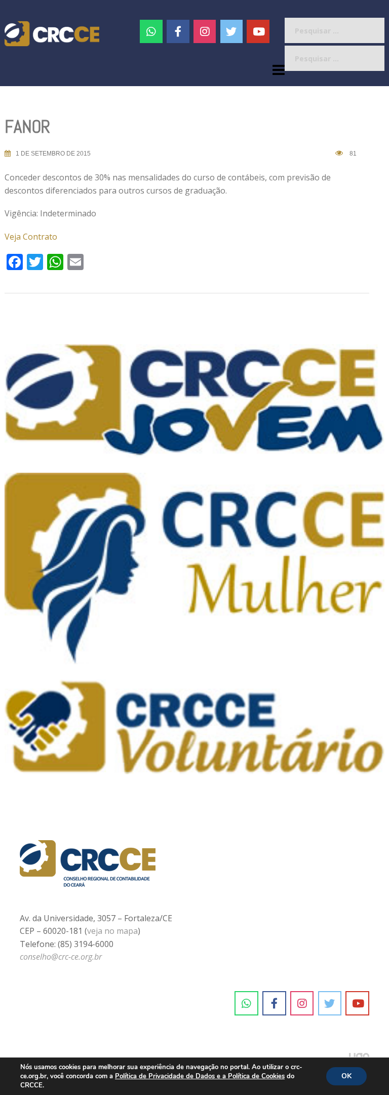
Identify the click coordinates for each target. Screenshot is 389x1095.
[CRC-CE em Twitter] (231, 31)
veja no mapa (112, 930)
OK (346, 1076)
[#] (204, 31)
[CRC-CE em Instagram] (302, 1003)
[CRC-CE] (52, 33)
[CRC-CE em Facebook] (178, 31)
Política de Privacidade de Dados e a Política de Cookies (200, 1076)
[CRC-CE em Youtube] (258, 31)
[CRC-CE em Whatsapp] (151, 31)
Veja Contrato (31, 236)
